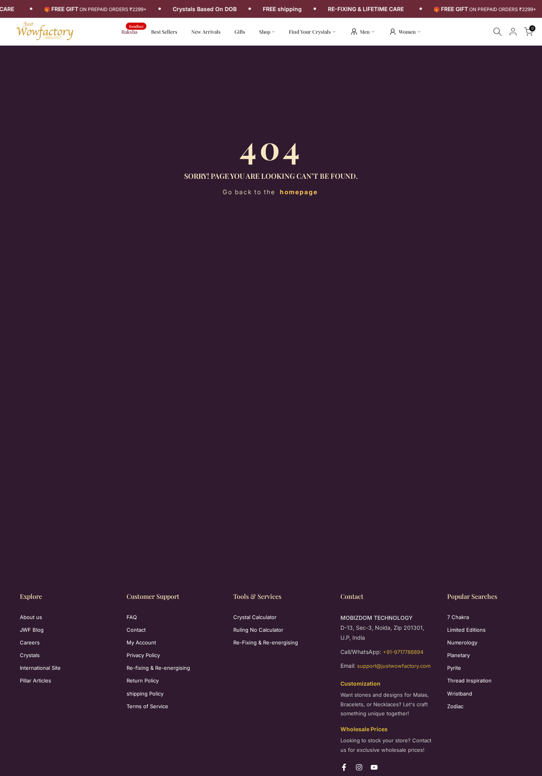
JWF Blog (32, 630)
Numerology (462, 642)
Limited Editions (466, 630)
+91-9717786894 (403, 652)
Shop (264, 31)
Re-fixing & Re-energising (158, 668)
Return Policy (143, 680)
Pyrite (454, 668)
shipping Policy (145, 693)
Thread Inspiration (469, 680)
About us (31, 617)
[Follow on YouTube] (374, 767)
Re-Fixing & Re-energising (265, 642)
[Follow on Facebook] (344, 767)
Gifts (239, 31)
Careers (30, 642)
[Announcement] (96, 9)
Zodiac (455, 706)
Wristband (459, 693)
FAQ (132, 617)
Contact (136, 630)
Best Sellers (164, 31)
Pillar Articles (35, 680)
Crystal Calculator (255, 617)
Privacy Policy (143, 655)
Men (365, 31)
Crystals (30, 655)
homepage (299, 192)
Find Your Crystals (310, 31)
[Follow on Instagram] (359, 767)
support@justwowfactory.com (394, 666)
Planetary (458, 655)
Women (407, 31)
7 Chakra (458, 617)
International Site (40, 668)
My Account (141, 642)
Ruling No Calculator (258, 630)
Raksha (132, 31)
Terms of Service (147, 706)
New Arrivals (209, 31)
